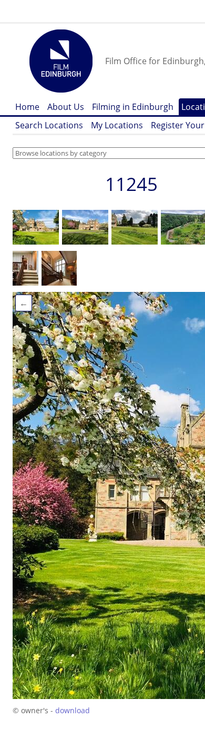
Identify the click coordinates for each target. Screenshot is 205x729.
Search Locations (49, 125)
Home (27, 107)
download (72, 710)
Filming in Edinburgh (132, 107)
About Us (65, 107)
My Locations (117, 125)
